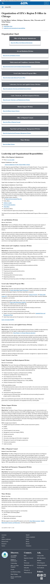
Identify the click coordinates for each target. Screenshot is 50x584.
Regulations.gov (28, 565)
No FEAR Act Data (15, 572)
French (27, 539)
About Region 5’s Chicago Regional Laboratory (24, 333)
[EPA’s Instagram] (41, 578)
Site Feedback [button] (40, 567)
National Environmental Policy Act (14, 199)
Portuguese (4, 543)
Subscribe (26, 567)
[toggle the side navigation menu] (3, 7)
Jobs (25, 560)
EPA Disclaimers (41, 558)
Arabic (3, 537)
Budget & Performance (14, 560)
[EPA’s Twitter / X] (41, 575)
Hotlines (39, 560)
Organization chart (8, 26)
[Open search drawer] (3, 3)
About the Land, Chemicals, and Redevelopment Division (16, 100)
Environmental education (9, 205)
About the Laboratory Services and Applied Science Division (17, 89)
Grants (12, 569)
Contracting (14, 563)
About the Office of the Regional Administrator (21, 43)
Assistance (4, 535)
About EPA (8, 7)
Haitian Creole (5, 541)
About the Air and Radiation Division (11, 55)
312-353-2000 (10, 160)
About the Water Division (9, 144)
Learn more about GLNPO (8, 320)
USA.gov (26, 570)
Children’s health (8, 203)
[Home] (24, 3)
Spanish (27, 535)
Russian (27, 543)
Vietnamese (28, 546)
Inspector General (28, 558)
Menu (46, 3)
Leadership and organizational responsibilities (14, 28)
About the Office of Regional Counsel (11, 122)
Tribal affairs (6, 207)
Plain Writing (14, 574)
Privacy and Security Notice (16, 577)
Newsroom (26, 563)
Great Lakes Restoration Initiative (18, 302)
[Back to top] (46, 580)
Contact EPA (40, 555)
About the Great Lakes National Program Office (14, 78)
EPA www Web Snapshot (14, 566)
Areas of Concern (33, 295)
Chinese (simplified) (30, 537)
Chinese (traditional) (6, 539)
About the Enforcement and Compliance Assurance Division (17, 67)
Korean (27, 541)
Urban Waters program (34, 521)
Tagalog (3, 546)
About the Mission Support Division (11, 111)
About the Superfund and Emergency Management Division (17, 133)
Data (25, 555)
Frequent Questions (42, 565)
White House (27, 572)
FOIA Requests (41, 563)
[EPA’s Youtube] (44, 575)
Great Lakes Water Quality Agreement (19, 290)
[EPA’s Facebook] (38, 575)
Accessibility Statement (14, 556)
